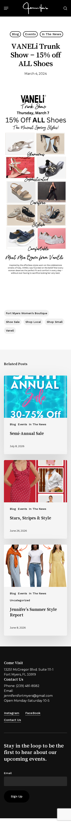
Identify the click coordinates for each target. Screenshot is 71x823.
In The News (51, 34)
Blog (15, 34)
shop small (55, 321)
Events (30, 34)
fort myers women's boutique (26, 313)
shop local (33, 321)
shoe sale (13, 321)
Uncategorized (20, 600)
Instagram (11, 713)
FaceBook (32, 713)
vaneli (10, 330)
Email (8, 773)
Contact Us (12, 720)
